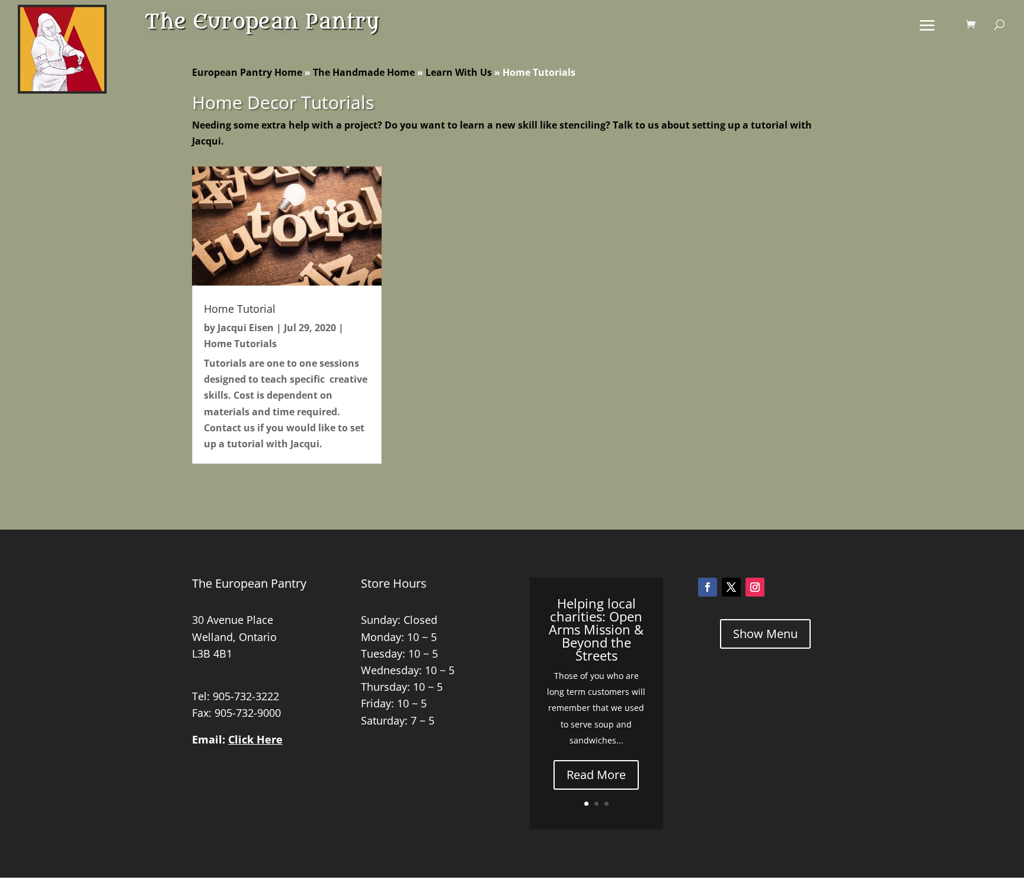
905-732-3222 (246, 696)
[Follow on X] (731, 587)
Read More (596, 775)
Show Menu (765, 634)
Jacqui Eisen (245, 327)
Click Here (255, 739)
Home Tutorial (240, 309)
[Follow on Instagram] (754, 587)
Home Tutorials (240, 343)
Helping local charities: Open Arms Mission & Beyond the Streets (596, 629)
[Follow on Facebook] (707, 587)
